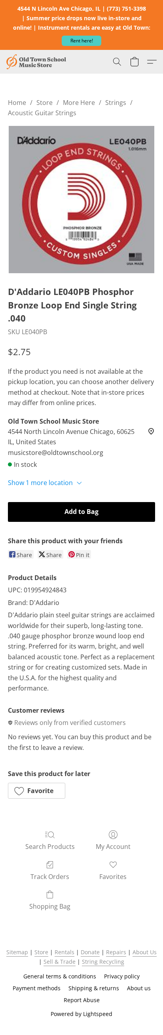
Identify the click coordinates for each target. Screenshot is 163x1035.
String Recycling (103, 961)
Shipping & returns (93, 988)
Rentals (64, 952)
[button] (81, 41)
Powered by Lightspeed (81, 1014)
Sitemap (17, 952)
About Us (145, 952)
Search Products (50, 846)
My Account (113, 846)
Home (17, 102)
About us (139, 988)
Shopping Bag (49, 906)
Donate (90, 952)
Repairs (116, 952)
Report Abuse (82, 1000)
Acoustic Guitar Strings (42, 112)
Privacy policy (122, 976)
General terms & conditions (59, 976)
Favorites (113, 876)
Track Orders (49, 876)
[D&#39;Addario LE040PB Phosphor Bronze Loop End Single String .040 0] (81, 199)
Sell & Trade (60, 961)
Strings (115, 102)
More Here (79, 102)
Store (44, 102)
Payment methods (37, 988)
